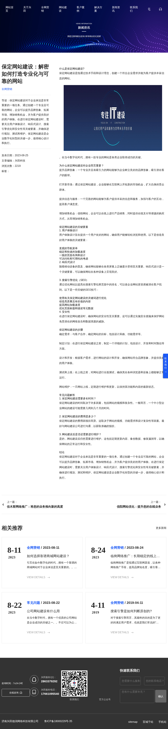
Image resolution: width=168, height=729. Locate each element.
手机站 (162, 721)
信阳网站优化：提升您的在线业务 (139, 506)
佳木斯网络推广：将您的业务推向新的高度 (35, 506)
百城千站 (148, 721)
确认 (160, 696)
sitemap (132, 721)
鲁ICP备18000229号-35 (58, 721)
